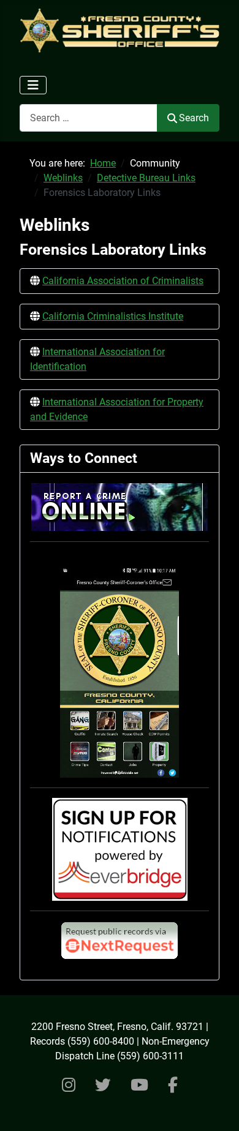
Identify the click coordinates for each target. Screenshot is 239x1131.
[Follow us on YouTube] (139, 1085)
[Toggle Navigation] (33, 85)
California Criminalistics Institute (112, 316)
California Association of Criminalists (122, 281)
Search (194, 118)
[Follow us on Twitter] (103, 1085)
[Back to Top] (217, 1108)
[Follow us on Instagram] (68, 1085)
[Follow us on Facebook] (173, 1085)
